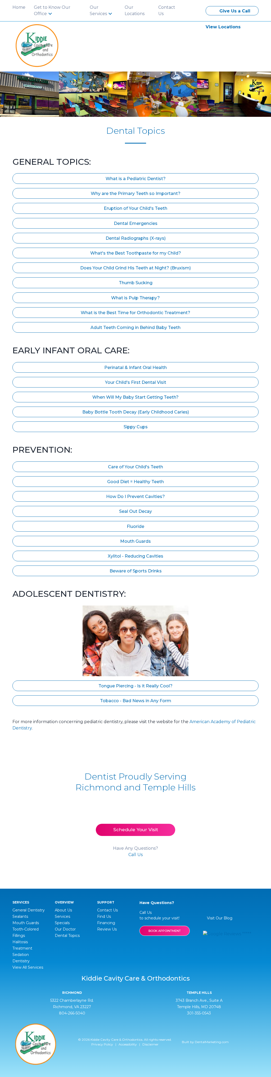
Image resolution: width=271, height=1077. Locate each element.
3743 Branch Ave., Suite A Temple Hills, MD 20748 (199, 1003)
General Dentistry (28, 910)
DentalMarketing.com (212, 1042)
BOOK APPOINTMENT (164, 931)
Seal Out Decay (135, 511)
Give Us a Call (234, 11)
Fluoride (135, 526)
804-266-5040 (72, 1013)
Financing (106, 922)
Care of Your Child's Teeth (135, 466)
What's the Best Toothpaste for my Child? (135, 253)
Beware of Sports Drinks (136, 570)
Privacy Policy (102, 1044)
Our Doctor (65, 929)
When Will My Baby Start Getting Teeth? (135, 397)
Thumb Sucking (135, 282)
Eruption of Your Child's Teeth (135, 208)
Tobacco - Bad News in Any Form (135, 700)
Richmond (72, 993)
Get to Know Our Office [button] (52, 10)
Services (62, 916)
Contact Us (166, 10)
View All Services (27, 967)
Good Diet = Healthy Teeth (135, 481)
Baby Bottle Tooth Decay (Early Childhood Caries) (135, 412)
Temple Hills (199, 993)
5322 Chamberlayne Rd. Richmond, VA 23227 (72, 1003)
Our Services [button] (99, 10)
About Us (63, 910)
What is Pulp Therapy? (135, 297)
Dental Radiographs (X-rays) (136, 238)
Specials (62, 922)
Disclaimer (150, 1044)
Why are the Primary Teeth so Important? (135, 193)
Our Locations (134, 10)
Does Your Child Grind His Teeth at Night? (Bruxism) (135, 267)
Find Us (104, 916)
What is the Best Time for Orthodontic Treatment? (135, 312)
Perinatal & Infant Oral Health (135, 367)
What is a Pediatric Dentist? (136, 178)
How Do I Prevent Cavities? (135, 496)
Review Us (107, 929)
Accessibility (128, 1044)
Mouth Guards (135, 541)
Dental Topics (67, 935)
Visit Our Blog (219, 918)
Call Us (135, 854)
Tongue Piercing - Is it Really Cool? (135, 685)
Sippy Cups (136, 426)
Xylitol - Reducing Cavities (135, 556)
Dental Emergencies (135, 223)
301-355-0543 (199, 1013)
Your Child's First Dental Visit (135, 382)
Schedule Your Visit (135, 829)
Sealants (20, 916)
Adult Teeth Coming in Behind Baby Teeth (135, 327)
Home (18, 7)
